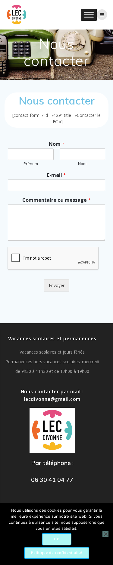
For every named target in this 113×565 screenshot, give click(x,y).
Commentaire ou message (56, 200)
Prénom (31, 163)
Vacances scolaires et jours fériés (52, 352)
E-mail (56, 175)
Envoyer (56, 285)
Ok (56, 539)
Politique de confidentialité (56, 553)
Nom (56, 144)
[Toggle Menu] (89, 14)
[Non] (105, 534)
